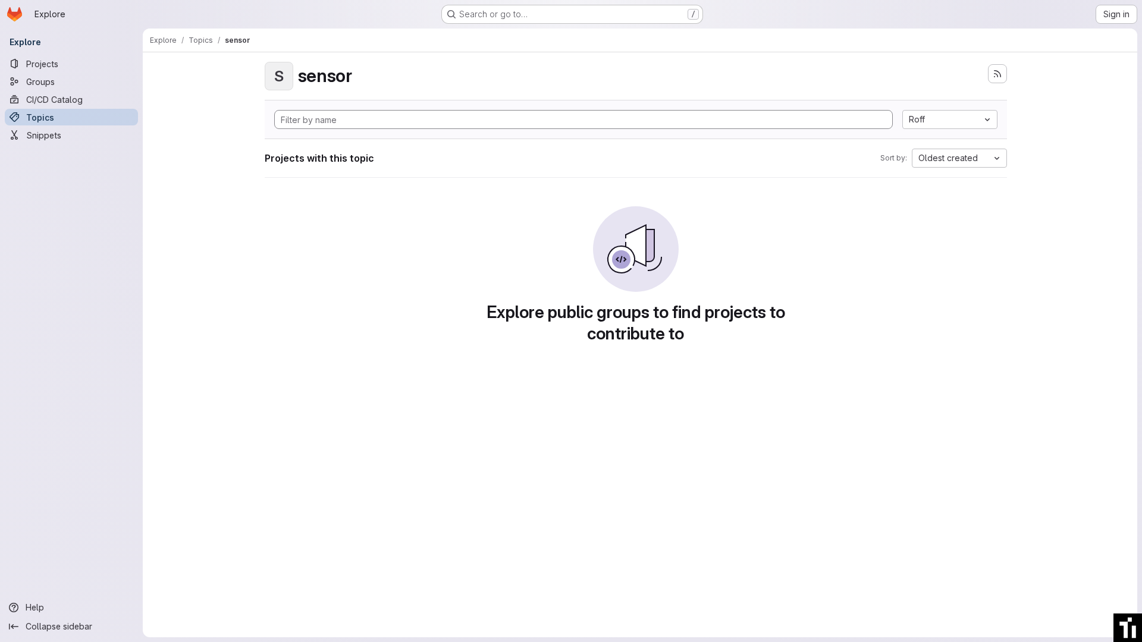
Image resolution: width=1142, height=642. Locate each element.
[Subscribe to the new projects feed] (997, 73)
